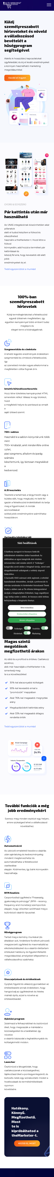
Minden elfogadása (27, 620)
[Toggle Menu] (48, 4)
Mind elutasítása (27, 608)
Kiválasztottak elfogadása (27, 614)
